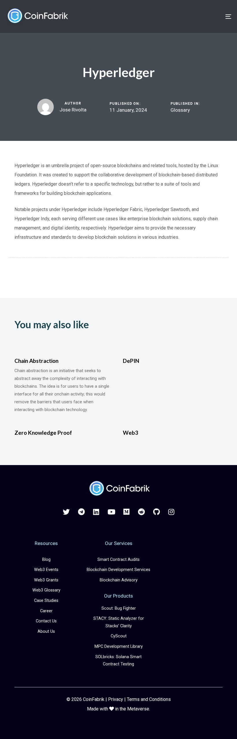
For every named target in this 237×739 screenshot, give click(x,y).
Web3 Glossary (46, 590)
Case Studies (46, 600)
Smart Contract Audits (118, 559)
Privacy (115, 699)
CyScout (119, 636)
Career (46, 611)
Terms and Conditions (149, 699)
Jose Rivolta (73, 110)
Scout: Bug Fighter (118, 608)
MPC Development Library (119, 646)
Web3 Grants (46, 580)
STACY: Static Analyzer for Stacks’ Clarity (118, 622)
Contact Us (46, 621)
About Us (46, 631)
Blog (46, 559)
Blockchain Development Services (118, 569)
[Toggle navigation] (193, 16)
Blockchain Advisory (119, 580)
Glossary (180, 110)
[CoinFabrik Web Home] (119, 489)
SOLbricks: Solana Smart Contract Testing (118, 660)
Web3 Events (46, 569)
